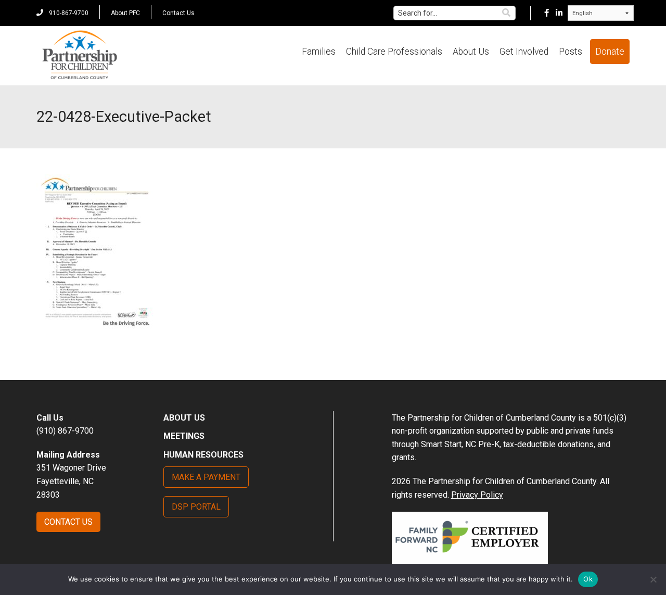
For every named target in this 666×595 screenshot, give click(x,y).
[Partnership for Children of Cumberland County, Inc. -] (79, 55)
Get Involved (523, 51)
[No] (653, 579)
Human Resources (203, 455)
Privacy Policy (477, 495)
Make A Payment (206, 477)
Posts (570, 51)
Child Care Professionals (394, 51)
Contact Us (178, 13)
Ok (588, 579)
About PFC (125, 13)
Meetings (183, 436)
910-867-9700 (67, 13)
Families (319, 51)
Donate (609, 51)
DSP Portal (196, 507)
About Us (471, 51)
